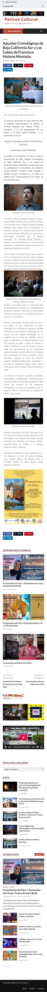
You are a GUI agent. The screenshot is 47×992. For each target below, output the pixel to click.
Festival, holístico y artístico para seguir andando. (30, 927)
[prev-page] (4, 966)
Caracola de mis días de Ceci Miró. (17, 663)
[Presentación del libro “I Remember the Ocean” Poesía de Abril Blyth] (23, 568)
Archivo (32, 988)
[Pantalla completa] (41, 747)
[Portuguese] (16, 695)
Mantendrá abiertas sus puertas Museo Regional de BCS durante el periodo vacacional (30, 786)
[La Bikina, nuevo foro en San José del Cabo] (10, 939)
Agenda (5, 887)
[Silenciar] (37, 747)
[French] (7, 695)
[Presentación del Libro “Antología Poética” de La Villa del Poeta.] (23, 608)
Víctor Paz (21, 61)
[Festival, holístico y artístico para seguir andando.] (10, 927)
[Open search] (41, 31)
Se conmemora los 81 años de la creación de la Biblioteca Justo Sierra (31, 801)
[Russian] (19, 695)
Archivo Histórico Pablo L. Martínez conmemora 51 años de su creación (31, 814)
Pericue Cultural (21, 19)
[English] (4, 695)
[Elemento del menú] (42, 6)
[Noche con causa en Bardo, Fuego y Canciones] (10, 914)
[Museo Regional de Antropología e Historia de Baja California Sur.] (10, 826)
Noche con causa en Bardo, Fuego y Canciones (29, 915)
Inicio (25, 988)
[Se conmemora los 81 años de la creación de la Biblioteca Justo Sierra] (10, 799)
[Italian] (13, 695)
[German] (10, 695)
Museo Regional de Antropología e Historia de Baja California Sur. (31, 828)
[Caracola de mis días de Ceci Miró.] (23, 647)
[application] (23, 737)
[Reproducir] (6, 747)
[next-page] (8, 966)
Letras (5, 39)
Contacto (41, 988)
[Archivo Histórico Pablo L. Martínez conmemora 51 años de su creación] (10, 813)
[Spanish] (22, 695)
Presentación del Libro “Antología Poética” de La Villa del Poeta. (31, 954)
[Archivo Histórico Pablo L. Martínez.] (10, 840)
